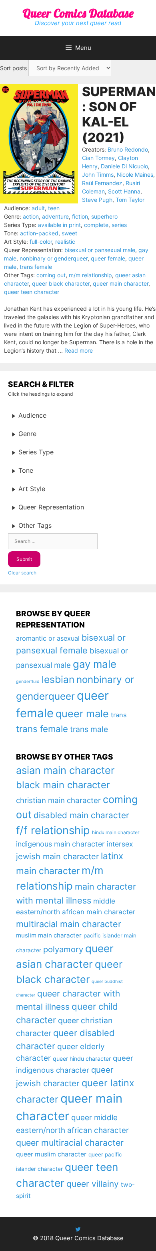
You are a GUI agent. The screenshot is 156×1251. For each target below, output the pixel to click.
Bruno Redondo (128, 149)
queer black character (61, 283)
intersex (120, 844)
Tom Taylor (130, 199)
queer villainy (92, 1184)
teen (54, 208)
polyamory (63, 949)
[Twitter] (78, 1229)
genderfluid (28, 681)
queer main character (120, 283)
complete (96, 224)
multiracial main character (68, 924)
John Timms (98, 174)
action (31, 216)
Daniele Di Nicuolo (124, 166)
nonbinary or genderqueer (54, 258)
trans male (89, 729)
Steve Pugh (97, 199)
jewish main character (57, 856)
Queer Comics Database (78, 13)
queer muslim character (51, 1154)
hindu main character (115, 832)
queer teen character (31, 291)
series (119, 224)
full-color (41, 241)
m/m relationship (90, 275)
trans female (36, 266)
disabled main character (81, 815)
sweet (69, 233)
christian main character (58, 800)
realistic (65, 241)
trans (119, 715)
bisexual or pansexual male (99, 250)
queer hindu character (82, 1058)
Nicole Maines (135, 174)
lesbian (58, 679)
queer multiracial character (70, 1142)
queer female (108, 258)
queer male (82, 713)
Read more (78, 350)
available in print (59, 224)
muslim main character (49, 935)
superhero (104, 216)
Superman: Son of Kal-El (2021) (119, 114)
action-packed (39, 233)
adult (38, 208)
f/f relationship (53, 830)
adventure (55, 216)
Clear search (22, 573)
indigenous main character (60, 844)
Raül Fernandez (102, 183)
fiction (80, 216)
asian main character (65, 770)
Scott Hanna (124, 191)
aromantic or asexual (48, 638)
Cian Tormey (98, 157)
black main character (63, 785)
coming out (51, 275)
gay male (94, 664)
